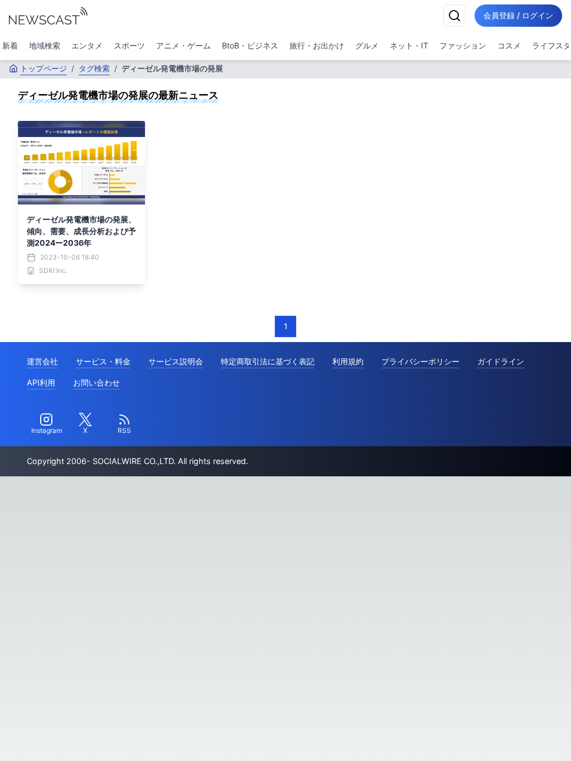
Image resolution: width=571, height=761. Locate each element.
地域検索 (44, 45)
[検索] (454, 15)
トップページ (43, 68)
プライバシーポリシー (420, 361)
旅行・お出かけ (316, 45)
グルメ (367, 45)
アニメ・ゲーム (183, 45)
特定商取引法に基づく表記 (267, 361)
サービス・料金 (103, 361)
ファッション (462, 45)
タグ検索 (94, 68)
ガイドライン (500, 361)
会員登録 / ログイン (518, 15)
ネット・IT (409, 45)
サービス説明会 (175, 361)
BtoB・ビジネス (250, 45)
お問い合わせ (96, 382)
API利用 (41, 382)
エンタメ (87, 45)
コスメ (509, 45)
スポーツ (129, 45)
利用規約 (348, 361)
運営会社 (42, 361)
